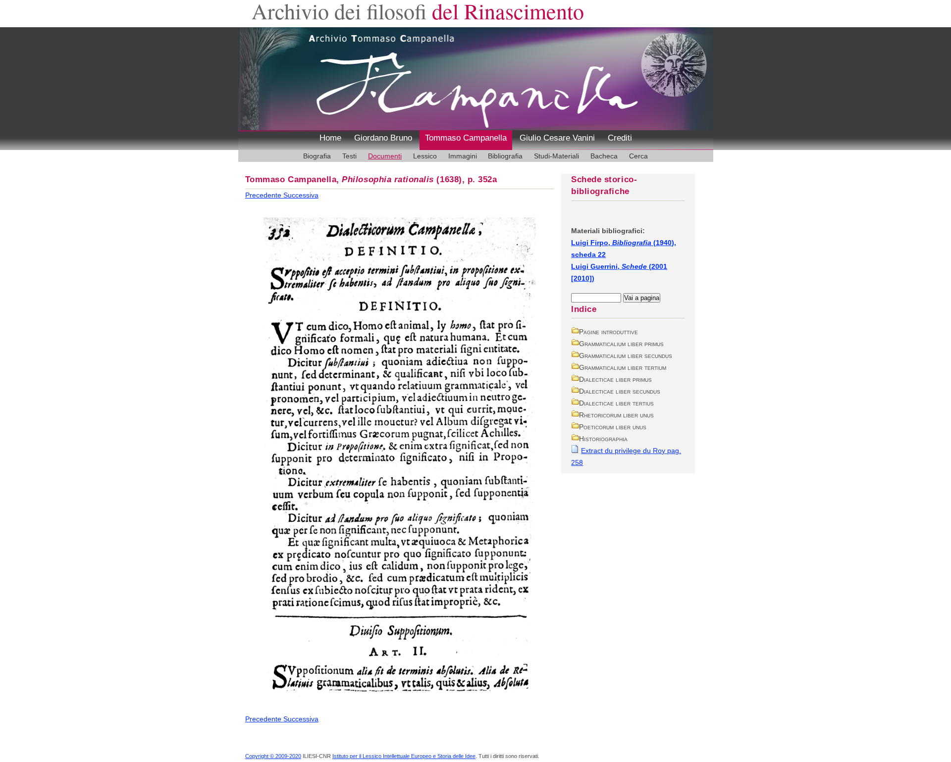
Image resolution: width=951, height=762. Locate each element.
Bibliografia (505, 156)
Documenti (385, 156)
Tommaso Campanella (466, 138)
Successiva (300, 195)
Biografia (317, 156)
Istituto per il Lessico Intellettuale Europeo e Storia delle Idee (404, 756)
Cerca (638, 156)
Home (330, 138)
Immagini (462, 156)
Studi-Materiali (556, 156)
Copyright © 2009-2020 (273, 756)
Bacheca (604, 156)
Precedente (264, 195)
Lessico (425, 156)
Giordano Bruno (383, 138)
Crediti (620, 138)
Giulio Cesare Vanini (557, 138)
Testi (349, 156)
